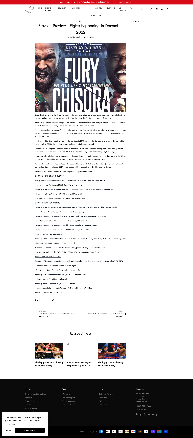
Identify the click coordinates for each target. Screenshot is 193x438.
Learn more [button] (11, 424)
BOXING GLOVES (48, 9)
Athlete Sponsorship (69, 401)
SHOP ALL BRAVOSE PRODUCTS (48, 292)
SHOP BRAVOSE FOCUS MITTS (47, 203)
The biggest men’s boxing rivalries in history (110, 364)
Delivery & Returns (105, 394)
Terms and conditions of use (35, 394)
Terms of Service (31, 408)
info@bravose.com (142, 409)
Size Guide (103, 397)
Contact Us (103, 404)
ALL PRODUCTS (122, 9)
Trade (132, 8)
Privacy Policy (30, 401)
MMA (88, 8)
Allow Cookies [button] (29, 430)
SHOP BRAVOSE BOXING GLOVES (49, 176)
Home (92, 15)
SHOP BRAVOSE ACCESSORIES (48, 256)
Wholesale (66, 394)
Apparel (98, 8)
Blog (101, 15)
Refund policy (30, 412)
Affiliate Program (68, 397)
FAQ (100, 401)
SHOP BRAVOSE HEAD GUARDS (48, 234)
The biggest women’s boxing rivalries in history (49, 364)
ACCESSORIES (76, 8)
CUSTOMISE (111, 8)
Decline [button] (8, 430)
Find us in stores (68, 404)
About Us (28, 397)
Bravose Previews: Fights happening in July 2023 (79, 364)
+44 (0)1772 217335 (143, 406)
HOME (40, 8)
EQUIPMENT (62, 8)
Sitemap (28, 404)
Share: (37, 300)
